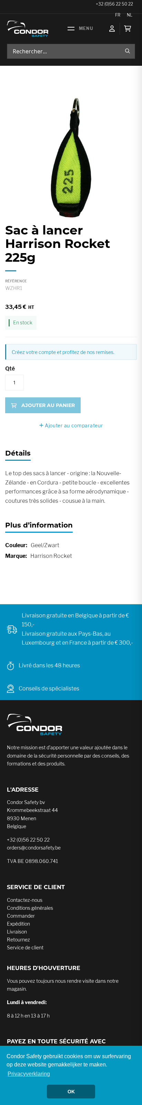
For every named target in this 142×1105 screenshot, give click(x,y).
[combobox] (71, 51)
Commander (21, 916)
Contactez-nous (24, 900)
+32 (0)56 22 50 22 (28, 840)
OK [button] (71, 1091)
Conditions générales (30, 908)
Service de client (25, 947)
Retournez (18, 939)
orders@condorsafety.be (34, 848)
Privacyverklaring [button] (29, 1074)
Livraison (17, 932)
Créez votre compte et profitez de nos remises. (63, 352)
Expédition (18, 924)
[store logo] (27, 29)
